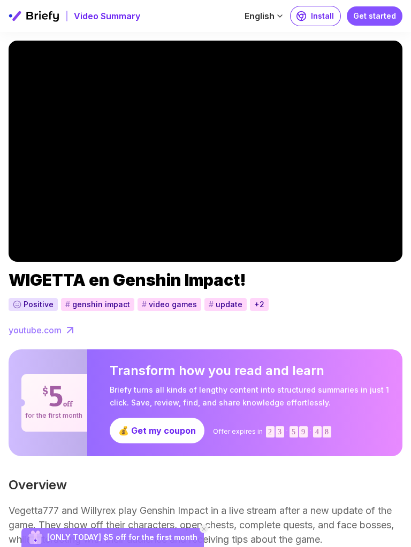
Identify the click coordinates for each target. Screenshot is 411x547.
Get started (374, 15)
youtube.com (35, 330)
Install (322, 15)
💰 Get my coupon (157, 430)
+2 (259, 304)
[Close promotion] (204, 529)
